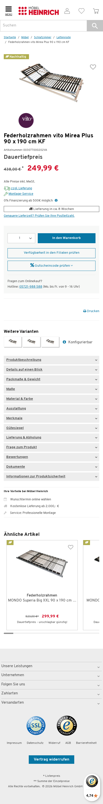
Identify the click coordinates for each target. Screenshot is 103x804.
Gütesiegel (15, 428)
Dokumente (15, 466)
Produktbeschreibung (23, 360)
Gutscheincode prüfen (52, 265)
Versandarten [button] (12, 703)
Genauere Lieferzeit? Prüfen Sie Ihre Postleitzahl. (39, 215)
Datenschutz (35, 743)
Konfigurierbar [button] (79, 342)
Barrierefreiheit (86, 743)
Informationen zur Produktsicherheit (35, 476)
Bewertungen (17, 457)
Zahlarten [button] (9, 693)
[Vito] (19, 120)
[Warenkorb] (96, 10)
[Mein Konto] (67, 10)
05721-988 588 (30, 286)
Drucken (92, 311)
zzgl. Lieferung (21, 188)
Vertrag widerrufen (51, 760)
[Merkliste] (82, 10)
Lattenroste (63, 37)
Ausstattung (16, 408)
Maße (10, 389)
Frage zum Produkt (21, 447)
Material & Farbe (19, 399)
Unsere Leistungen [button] (16, 666)
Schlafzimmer (42, 37)
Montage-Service (20, 194)
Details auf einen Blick (24, 369)
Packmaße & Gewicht (23, 379)
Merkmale (14, 418)
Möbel (25, 37)
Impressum (14, 743)
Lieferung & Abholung (23, 437)
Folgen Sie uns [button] (13, 684)
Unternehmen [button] (12, 675)
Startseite (10, 37)
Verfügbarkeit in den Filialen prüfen (52, 252)
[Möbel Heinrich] (38, 10)
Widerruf (54, 743)
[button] (95, 25)
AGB (68, 743)
